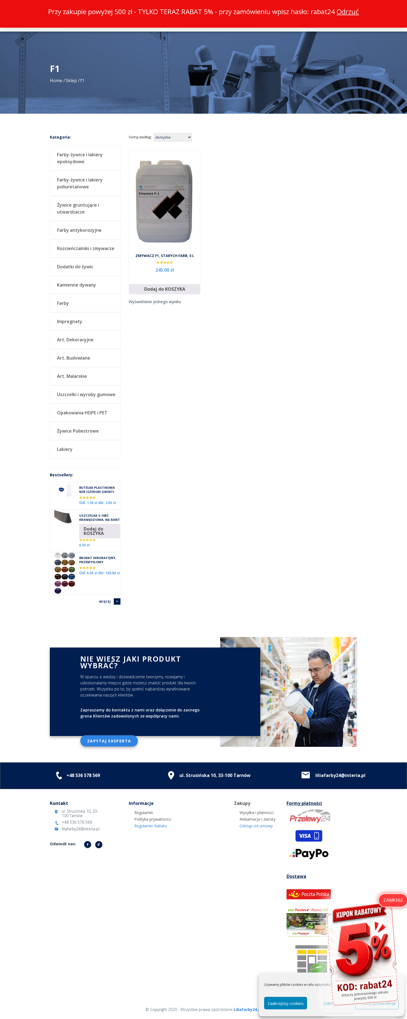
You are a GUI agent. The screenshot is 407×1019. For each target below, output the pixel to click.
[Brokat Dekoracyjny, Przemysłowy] (64, 573)
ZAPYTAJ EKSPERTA (109, 741)
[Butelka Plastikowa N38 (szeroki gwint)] (64, 490)
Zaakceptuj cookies (285, 1003)
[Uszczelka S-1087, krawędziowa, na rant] (64, 518)
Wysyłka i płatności (256, 812)
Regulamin (143, 812)
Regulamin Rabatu (150, 825)
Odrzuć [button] (348, 11)
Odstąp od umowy (256, 825)
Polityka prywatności (152, 819)
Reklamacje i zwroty (257, 819)
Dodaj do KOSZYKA (164, 289)
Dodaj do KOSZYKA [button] (94, 531)
